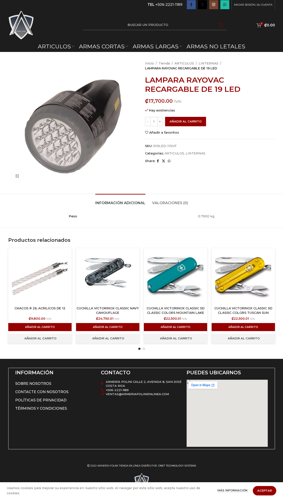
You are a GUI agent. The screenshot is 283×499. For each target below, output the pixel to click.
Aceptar (264, 490)
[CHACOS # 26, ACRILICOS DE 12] (40, 276)
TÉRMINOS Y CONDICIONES (41, 408)
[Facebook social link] (191, 4)
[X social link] (202, 4)
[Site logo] (21, 25)
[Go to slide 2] (144, 349)
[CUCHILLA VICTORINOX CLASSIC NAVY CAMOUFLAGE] (107, 276)
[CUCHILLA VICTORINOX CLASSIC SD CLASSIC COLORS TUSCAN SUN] (243, 276)
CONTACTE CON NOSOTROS (41, 392)
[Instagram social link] (213, 4)
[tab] (120, 201)
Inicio (149, 63)
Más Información (232, 490)
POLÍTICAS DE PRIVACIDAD (40, 400)
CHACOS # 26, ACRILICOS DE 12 (40, 308)
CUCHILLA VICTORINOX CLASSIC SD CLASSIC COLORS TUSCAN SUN (243, 310)
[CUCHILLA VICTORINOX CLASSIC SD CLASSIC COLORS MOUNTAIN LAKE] (175, 276)
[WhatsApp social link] (224, 4)
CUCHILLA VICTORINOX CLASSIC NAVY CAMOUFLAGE (108, 310)
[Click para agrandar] (17, 175)
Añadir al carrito (186, 121)
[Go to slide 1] (139, 349)
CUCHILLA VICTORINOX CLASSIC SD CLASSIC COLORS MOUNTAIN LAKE (175, 310)
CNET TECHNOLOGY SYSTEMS (177, 465)
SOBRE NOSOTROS (33, 383)
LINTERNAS (208, 63)
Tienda (164, 63)
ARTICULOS (184, 63)
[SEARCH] (221, 25)
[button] (40, 327)
